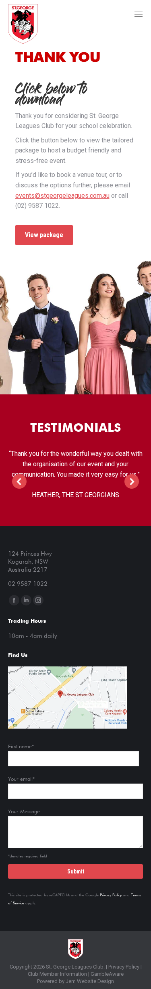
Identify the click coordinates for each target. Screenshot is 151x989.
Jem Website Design (90, 981)
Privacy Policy (111, 895)
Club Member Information (57, 974)
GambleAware (107, 974)
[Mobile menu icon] (138, 14)
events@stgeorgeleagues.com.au (62, 195)
